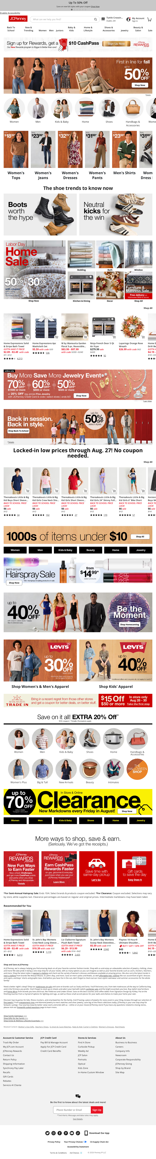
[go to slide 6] (85, 9)
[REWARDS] (21, 869)
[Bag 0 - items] (149, 19)
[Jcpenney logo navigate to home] (18, 19)
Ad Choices (74, 1153)
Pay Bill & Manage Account (54, 1042)
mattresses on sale (44, 986)
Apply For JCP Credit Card (53, 1046)
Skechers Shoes (42, 1027)
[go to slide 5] (82, 9)
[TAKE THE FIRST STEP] (78, 700)
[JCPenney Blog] (78, 1133)
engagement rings (27, 1002)
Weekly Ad (83, 1050)
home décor (12, 991)
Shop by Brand (123, 1068)
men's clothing (10, 975)
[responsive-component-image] (16, 149)
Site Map (119, 1072)
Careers (119, 1046)
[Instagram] (54, 1133)
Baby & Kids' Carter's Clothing (85, 1027)
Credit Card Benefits (51, 1050)
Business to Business (126, 1042)
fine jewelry (8, 1002)
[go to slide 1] (72, 9)
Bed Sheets (120, 1027)
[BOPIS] (97, 869)
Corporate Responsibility (128, 1059)
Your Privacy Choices (73, 1142)
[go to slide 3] (77, 9)
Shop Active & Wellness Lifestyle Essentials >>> (24, 1020)
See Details (78, 1119)
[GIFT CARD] (134, 869)
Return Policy (9, 1059)
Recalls (6, 1072)
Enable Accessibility (10, 12)
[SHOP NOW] (78, 571)
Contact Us (8, 1055)
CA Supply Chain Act (99, 1142)
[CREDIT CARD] (59, 869)
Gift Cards (8, 1076)
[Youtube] (72, 1133)
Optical (81, 1063)
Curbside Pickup (86, 1046)
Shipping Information (14, 1063)
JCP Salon (82, 1055)
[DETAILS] (78, 718)
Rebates (7, 1080)
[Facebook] (60, 1133)
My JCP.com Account (13, 1046)
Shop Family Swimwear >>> (15, 1016)
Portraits (82, 1059)
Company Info (122, 1050)
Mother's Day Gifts (26, 1027)
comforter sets (92, 989)
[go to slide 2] (74, 9)
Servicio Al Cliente (12, 1085)
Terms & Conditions (58, 1153)
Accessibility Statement (78, 1146)
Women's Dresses (106, 1027)
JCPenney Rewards (12, 1050)
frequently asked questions (28, 1007)
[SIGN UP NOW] (78, 44)
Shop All (148, 308)
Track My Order (11, 1042)
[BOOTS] (40, 214)
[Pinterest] (66, 1133)
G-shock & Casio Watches (60, 1027)
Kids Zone (83, 1068)
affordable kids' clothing (109, 975)
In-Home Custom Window (91, 1072)
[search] (97, 19)
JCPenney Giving (123, 1063)
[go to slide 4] (80, 9)
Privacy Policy (54, 1142)
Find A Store (84, 1042)
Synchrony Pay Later (13, 1068)
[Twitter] (48, 1133)
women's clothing (40, 973)
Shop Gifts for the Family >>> (16, 1018)
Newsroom (120, 1055)
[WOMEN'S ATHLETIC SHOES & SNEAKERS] (115, 214)
